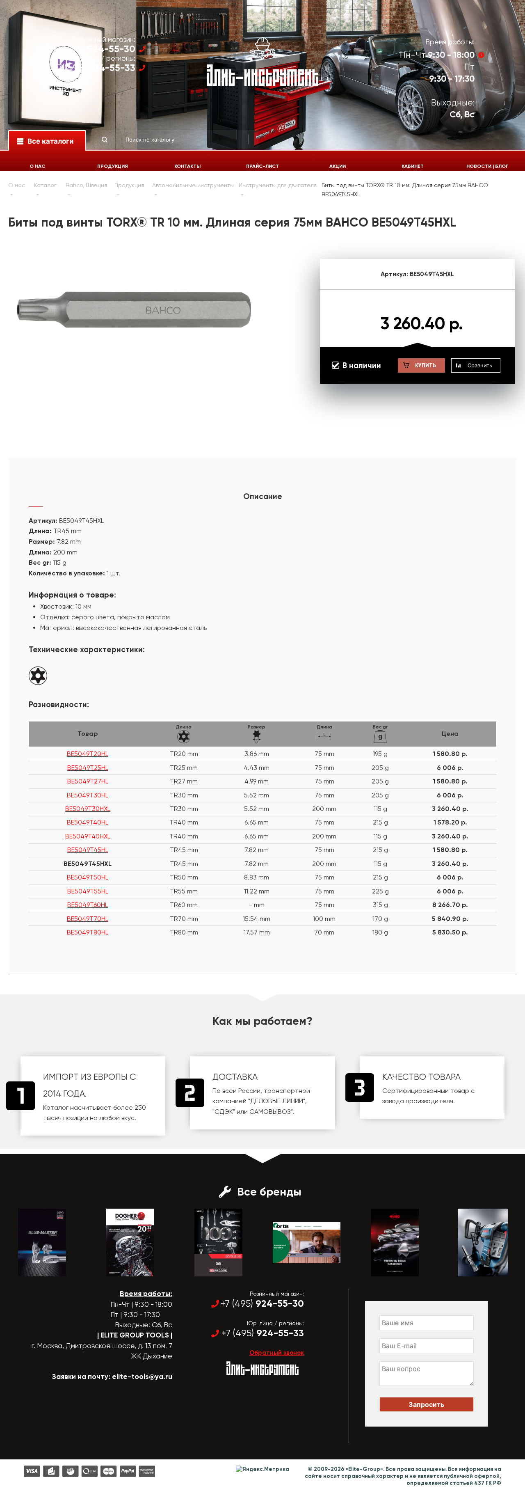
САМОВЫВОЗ (270, 1111)
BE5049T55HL (87, 891)
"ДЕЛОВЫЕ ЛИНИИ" (276, 1101)
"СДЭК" (223, 1111)
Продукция (112, 166)
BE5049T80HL (87, 932)
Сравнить (480, 365)
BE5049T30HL (87, 795)
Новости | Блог (487, 166)
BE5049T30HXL (87, 809)
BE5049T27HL (87, 781)
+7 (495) (93, 49)
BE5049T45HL (87, 850)
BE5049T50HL (87, 877)
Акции (337, 166)
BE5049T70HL (87, 919)
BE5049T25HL (87, 768)
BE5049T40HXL (87, 836)
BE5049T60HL (87, 905)
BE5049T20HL (87, 754)
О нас (37, 166)
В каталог (34, 1269)
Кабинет (413, 166)
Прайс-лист (262, 166)
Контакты (187, 166)
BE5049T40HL (87, 822)
